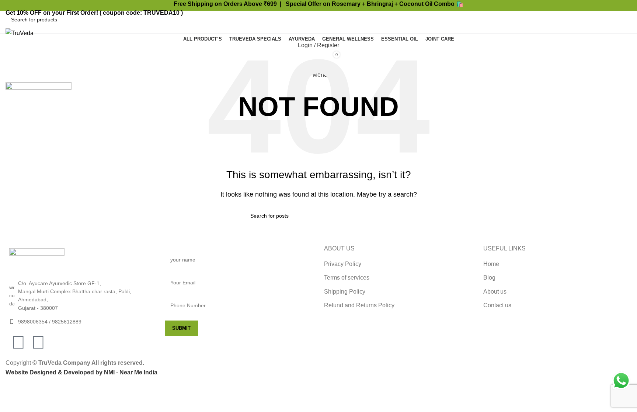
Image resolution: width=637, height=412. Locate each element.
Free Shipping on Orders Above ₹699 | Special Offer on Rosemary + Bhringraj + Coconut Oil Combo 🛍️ (318, 4)
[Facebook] (18, 342)
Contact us (497, 305)
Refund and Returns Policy (359, 305)
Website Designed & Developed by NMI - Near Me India (81, 372)
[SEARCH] (623, 19)
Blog (489, 277)
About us (495, 291)
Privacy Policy (342, 264)
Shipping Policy (344, 291)
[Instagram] (38, 342)
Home (491, 264)
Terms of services (346, 277)
